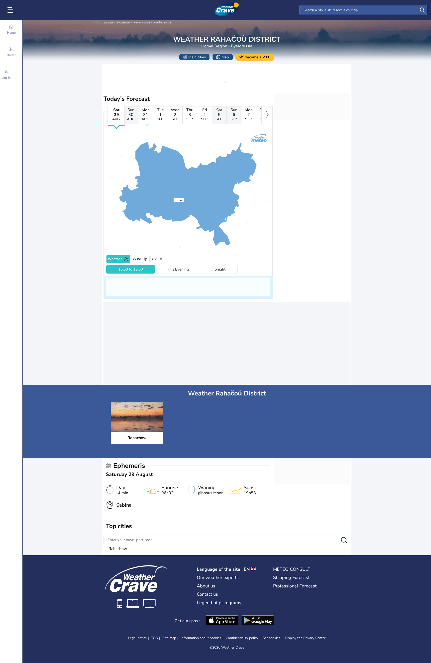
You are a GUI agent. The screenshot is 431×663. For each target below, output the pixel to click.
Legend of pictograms (219, 603)
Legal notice (137, 638)
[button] (173, 199)
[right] (267, 115)
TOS (154, 638)
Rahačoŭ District (162, 22)
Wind (137, 259)
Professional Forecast (295, 586)
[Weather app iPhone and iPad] (222, 620)
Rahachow (117, 549)
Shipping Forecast (291, 577)
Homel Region (141, 22)
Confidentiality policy (242, 638)
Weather (108, 22)
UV (154, 259)
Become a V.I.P (257, 57)
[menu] (11, 10)
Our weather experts (218, 577)
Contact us (207, 594)
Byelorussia (123, 22)
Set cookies (271, 638)
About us (206, 586)
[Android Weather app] (258, 620)
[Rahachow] (174, 200)
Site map (169, 638)
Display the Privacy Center (305, 638)
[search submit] (422, 10)
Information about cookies (201, 638)
